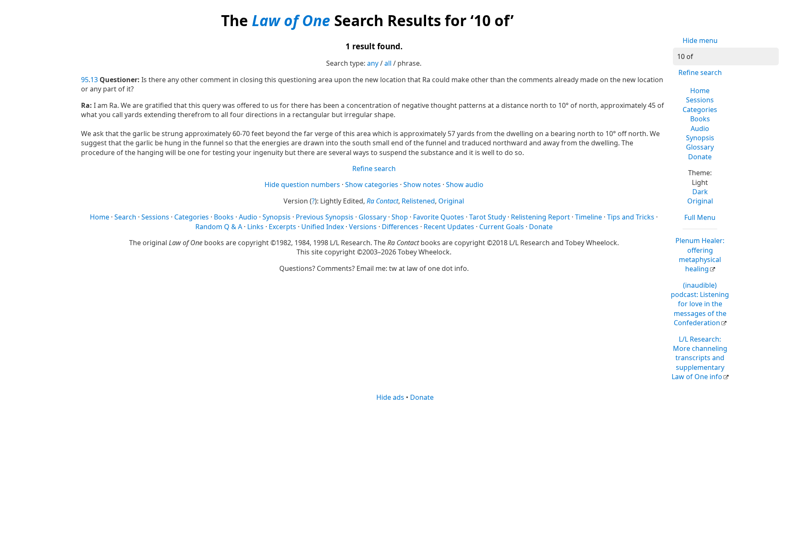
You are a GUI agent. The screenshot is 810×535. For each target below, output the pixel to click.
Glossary (700, 147)
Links (255, 226)
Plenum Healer (699, 254)
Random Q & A (218, 226)
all (388, 63)
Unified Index (322, 226)
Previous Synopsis (325, 217)
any (372, 63)
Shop (400, 217)
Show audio (464, 184)
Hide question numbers (302, 184)
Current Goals (501, 226)
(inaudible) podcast (700, 304)
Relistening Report (540, 217)
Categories (700, 109)
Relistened (418, 201)
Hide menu (700, 40)
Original (700, 201)
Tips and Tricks (630, 217)
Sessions (700, 99)
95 (85, 79)
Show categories (371, 184)
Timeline (588, 217)
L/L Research (699, 358)
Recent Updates (449, 226)
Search (125, 217)
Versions (363, 226)
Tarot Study (487, 217)
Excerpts (282, 226)
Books (700, 118)
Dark (700, 191)
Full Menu (700, 217)
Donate (700, 156)
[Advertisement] (405, 468)
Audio (700, 128)
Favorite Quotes (438, 217)
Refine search (700, 72)
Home (700, 90)
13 (94, 79)
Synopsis (700, 137)
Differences (400, 226)
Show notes (422, 184)
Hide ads (390, 397)
